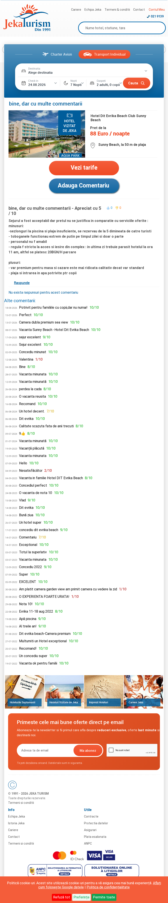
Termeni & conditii (117, 9)
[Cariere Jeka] (143, 692)
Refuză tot (61, 897)
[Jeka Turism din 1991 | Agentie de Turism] (27, 30)
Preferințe (81, 897)
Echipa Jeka (92, 9)
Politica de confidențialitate (108, 887)
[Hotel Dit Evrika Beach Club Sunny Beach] (47, 156)
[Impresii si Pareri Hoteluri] (103, 692)
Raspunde (22, 282)
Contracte (91, 816)
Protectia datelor (96, 823)
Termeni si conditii (21, 802)
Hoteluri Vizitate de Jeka (63, 702)
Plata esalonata (95, 836)
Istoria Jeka (16, 823)
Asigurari (90, 830)
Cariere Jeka (136, 702)
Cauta (133, 82)
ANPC (88, 843)
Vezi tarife (84, 167)
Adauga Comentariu (83, 185)
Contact (139, 9)
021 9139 (157, 16)
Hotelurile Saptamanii (22, 702)
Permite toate (104, 897)
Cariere (76, 9)
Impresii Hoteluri (98, 702)
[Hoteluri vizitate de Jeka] (64, 692)
